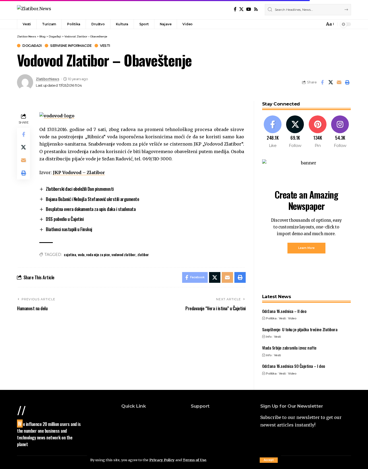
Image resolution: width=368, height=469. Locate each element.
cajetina (70, 254)
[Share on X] (330, 82)
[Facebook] (235, 9)
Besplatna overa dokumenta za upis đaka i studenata (91, 209)
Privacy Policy (162, 460)
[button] (269, 460)
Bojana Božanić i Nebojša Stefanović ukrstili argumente (92, 199)
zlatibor (143, 254)
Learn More (306, 248)
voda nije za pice (98, 254)
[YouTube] (248, 9)
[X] (241, 9)
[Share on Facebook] (322, 82)
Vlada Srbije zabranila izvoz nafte (289, 348)
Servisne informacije (70, 45)
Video (292, 318)
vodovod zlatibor (124, 254)
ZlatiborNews (47, 79)
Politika (271, 318)
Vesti (105, 45)
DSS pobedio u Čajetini (65, 219)
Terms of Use (194, 460)
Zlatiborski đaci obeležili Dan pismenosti (80, 188)
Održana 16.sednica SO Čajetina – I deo (293, 366)
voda (81, 254)
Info (269, 336)
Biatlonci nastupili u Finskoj (69, 229)
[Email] (339, 82)
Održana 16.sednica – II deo (284, 311)
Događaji (31, 45)
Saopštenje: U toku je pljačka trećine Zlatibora (300, 329)
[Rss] (255, 9)
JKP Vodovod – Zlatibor (79, 172)
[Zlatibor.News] (34, 9)
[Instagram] (340, 132)
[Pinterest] (317, 132)
